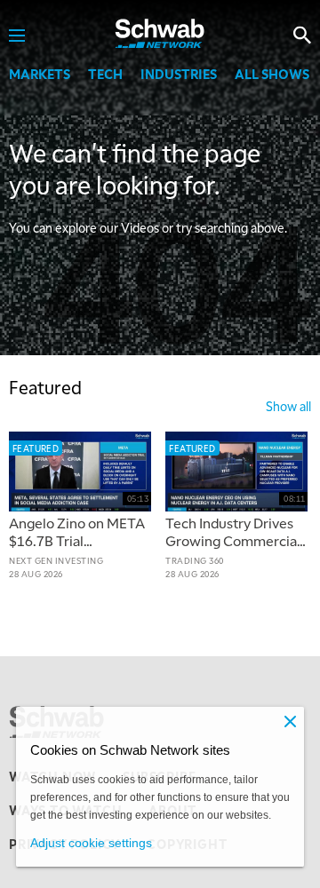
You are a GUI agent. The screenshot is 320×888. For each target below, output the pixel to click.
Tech (105, 74)
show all (288, 406)
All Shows (272, 74)
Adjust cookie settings (91, 843)
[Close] (290, 721)
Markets (39, 74)
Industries (178, 74)
